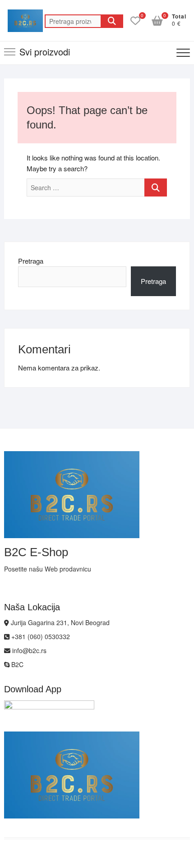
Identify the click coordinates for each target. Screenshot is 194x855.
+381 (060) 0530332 (39, 636)
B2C (16, 664)
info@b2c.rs (28, 650)
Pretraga (30, 260)
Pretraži (112, 21)
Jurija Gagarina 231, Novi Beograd (59, 622)
